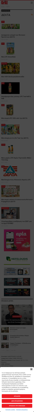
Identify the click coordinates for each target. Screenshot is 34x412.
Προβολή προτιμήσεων (17, 406)
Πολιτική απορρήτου (22, 409)
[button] (31, 369)
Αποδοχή (17, 396)
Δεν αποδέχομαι (17, 401)
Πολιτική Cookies (10, 409)
